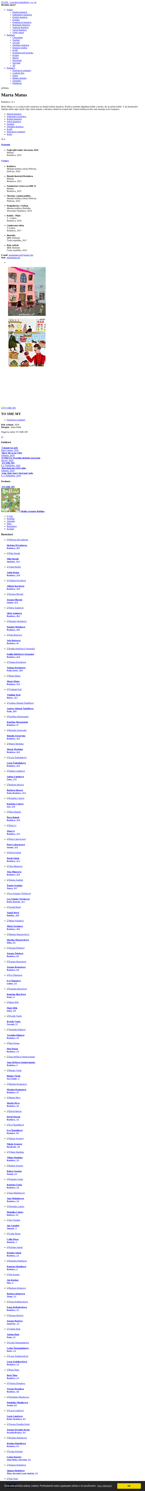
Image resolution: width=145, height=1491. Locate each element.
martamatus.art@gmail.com (21, 255)
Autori (10, 9)
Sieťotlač (16, 63)
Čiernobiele (17, 37)
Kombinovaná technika (22, 53)
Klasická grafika (19, 48)
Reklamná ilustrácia (21, 25)
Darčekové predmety (21, 70)
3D (13, 65)
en (35, 2)
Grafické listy (18, 73)
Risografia (17, 60)
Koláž (15, 50)
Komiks (16, 20)
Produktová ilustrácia (21, 22)
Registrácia (12, 526)
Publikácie (17, 83)
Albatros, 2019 (13, 469)
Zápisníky (16, 81)
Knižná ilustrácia (19, 17)
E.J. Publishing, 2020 (10, 464)
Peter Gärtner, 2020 (10, 449)
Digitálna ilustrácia (20, 45)
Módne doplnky (19, 78)
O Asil (10, 516)
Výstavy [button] (5, 161)
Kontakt (10, 529)
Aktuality (11, 521)
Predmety (11, 68)
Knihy (15, 75)
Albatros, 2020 (11, 454)
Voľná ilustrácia (19, 30)
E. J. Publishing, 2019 (17, 474)
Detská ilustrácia (19, 12)
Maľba (15, 58)
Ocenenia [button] (5, 144)
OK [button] (129, 1486)
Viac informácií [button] (104, 1486)
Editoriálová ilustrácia (22, 15)
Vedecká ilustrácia (20, 27)
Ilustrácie (11, 35)
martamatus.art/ (13, 257)
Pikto (9, 524)
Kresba (15, 55)
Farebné (16, 40)
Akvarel (16, 42)
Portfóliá (10, 518)
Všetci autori (18, 32)
